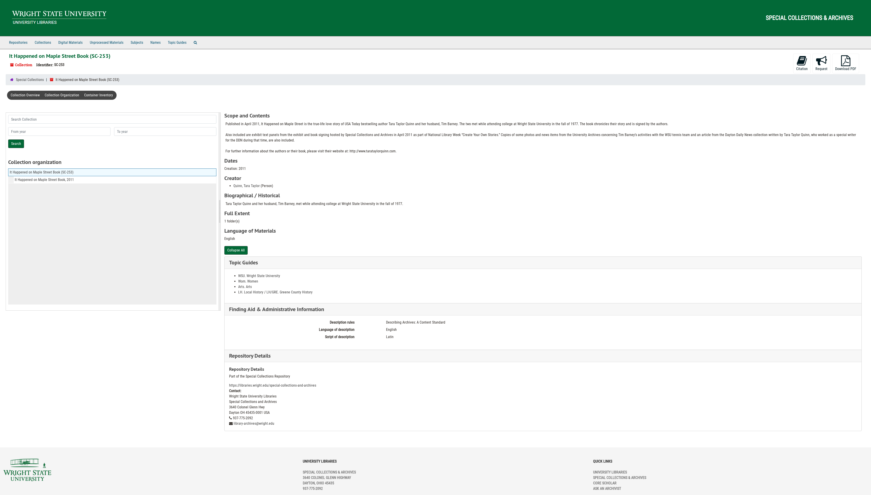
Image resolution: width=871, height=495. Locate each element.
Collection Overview (25, 95)
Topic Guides (177, 42)
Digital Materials (70, 42)
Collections (43, 42)
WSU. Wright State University (259, 276)
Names (155, 42)
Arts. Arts (245, 287)
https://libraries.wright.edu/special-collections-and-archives (272, 385)
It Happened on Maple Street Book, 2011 (44, 180)
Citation (802, 69)
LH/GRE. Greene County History (290, 292)
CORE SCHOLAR (605, 483)
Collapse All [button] (236, 250)
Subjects (137, 42)
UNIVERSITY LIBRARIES (610, 472)
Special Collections (30, 80)
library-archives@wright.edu (254, 423)
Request (821, 69)
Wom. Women (248, 281)
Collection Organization (62, 95)
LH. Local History (250, 292)
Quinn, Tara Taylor (246, 186)
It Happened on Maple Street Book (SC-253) (41, 172)
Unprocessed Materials (106, 42)
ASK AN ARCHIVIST (607, 488)
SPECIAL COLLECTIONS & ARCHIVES (619, 477)
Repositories (18, 42)
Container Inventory (98, 95)
